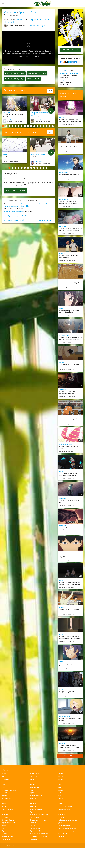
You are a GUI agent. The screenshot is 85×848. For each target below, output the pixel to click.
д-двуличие (6, 113)
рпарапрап (62, 526)
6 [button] (19, 126)
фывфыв (62, 362)
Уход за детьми (35, 828)
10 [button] (31, 126)
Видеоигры (33, 839)
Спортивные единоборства (67, 828)
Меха (31, 790)
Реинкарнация (62, 833)
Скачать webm (33, 79)
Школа (4, 784)
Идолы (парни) (35, 831)
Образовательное (64, 809)
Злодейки (33, 823)
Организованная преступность (68, 831)
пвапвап (61, 580)
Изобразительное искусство (67, 820)
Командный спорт (8, 820)
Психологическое (36, 795)
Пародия (61, 798)
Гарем (32, 793)
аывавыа (62, 254)
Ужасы (60, 782)
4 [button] (12, 126)
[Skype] (69, 62)
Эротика (4, 825)
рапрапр (61, 308)
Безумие (60, 804)
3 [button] (9, 126)
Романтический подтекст (38, 836)
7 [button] (22, 126)
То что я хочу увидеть (38, 154)
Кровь (4, 812)
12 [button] (37, 126)
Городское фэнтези (8, 823)
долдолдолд (63, 226)
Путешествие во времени (38, 820)
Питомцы (61, 817)
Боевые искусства (8, 801)
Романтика (5, 779)
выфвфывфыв (63, 417)
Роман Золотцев (37, 26)
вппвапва (62, 743)
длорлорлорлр (64, 335)
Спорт (60, 784)
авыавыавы (63, 281)
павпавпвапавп (64, 145)
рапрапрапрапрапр (65, 716)
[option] (14, 111)
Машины (33, 804)
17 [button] (53, 126)
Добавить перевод (70, 50)
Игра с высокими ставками (11, 831)
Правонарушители (36, 809)
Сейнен (60, 787)
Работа (32, 825)
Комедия (61, 774)
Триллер (32, 784)
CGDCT (4, 828)
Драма (4, 776)
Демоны (4, 795)
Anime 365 (5, 845)
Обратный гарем (7, 836)
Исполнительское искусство (39, 833)
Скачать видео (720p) (37, 73)
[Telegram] (72, 62)
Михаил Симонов (40, 120)
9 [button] (28, 126)
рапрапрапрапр (64, 199)
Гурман (60, 823)
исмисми (62, 553)
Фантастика (34, 776)
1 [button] (3, 126)
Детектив (33, 806)
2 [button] (6, 126)
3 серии (19, 19)
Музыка (60, 790)
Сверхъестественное (9, 790)
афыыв (61, 689)
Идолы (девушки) (36, 812)
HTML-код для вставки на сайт (14, 220)
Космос (60, 776)
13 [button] (40, 126)
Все (50, 90)
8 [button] (25, 126)
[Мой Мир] (75, 62)
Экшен (4, 774)
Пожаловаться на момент (44, 220)
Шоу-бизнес (62, 836)
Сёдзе (4, 787)
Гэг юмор (5, 833)
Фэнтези (32, 782)
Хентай (60, 793)
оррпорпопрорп (64, 172)
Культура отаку (35, 817)
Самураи (61, 801)
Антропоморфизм (64, 825)
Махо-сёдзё (61, 814)
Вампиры (5, 793)
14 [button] (43, 126)
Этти (3, 782)
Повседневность (35, 787)
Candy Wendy (39, 161)
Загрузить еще (70, 756)
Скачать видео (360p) (14, 79)
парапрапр (62, 498)
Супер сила (33, 801)
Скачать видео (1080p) (14, 73)
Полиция (33, 798)
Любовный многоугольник (39, 814)
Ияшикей (5, 814)
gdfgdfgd (62, 117)
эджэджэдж (63, 390)
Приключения (34, 774)
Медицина (5, 817)
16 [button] (50, 126)
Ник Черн (10, 120)
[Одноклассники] (64, 62)
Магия (60, 795)
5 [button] (16, 126)
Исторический (6, 798)
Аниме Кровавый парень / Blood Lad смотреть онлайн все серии (25, 216)
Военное (60, 779)
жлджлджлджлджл (65, 444)
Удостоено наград (8, 809)
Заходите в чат (65, 80)
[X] (66, 62)
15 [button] (47, 126)
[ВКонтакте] (61, 62)
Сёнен (32, 779)
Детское (4, 804)
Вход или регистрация (15, 190)
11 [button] (34, 126)
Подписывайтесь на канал (69, 73)
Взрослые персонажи (65, 806)
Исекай (60, 812)
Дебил (5, 154)
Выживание (6, 839)
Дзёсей (4, 806)
